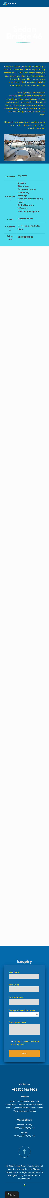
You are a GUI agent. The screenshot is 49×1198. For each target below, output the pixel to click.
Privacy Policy (22, 1175)
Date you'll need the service (22, 1010)
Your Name (14, 972)
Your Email (14, 984)
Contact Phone (16, 997)
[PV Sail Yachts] (10, 3)
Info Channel (34, 1169)
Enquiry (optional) (17, 1022)
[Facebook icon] (23, 1190)
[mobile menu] (46, 3)
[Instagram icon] (26, 1190)
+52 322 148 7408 (24, 1090)
